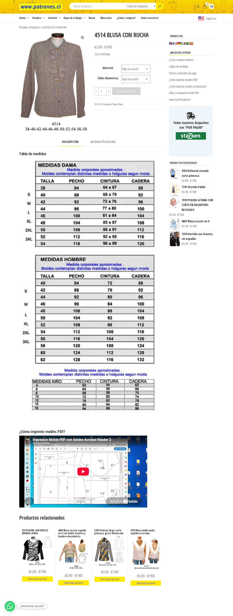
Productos (35, 27)
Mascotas (106, 18)
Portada (23, 27)
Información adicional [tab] (103, 142)
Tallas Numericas (107, 78)
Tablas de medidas (178, 66)
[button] (82, 38)
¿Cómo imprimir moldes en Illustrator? (188, 86)
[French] (175, 43)
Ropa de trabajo (73, 18)
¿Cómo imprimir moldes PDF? (184, 80)
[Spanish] (191, 43)
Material (108, 68)
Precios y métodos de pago (183, 73)
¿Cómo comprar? (126, 18)
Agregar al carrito (126, 91)
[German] (179, 43)
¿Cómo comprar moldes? (181, 60)
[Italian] (183, 43)
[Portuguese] (187, 43)
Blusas (115, 104)
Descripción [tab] (70, 142)
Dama (22, 18)
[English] (171, 43)
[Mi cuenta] (198, 6)
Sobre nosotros (150, 18)
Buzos (92, 18)
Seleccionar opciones (37, 579)
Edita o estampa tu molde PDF (184, 93)
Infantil (52, 18)
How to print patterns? (180, 99)
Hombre (36, 18)
